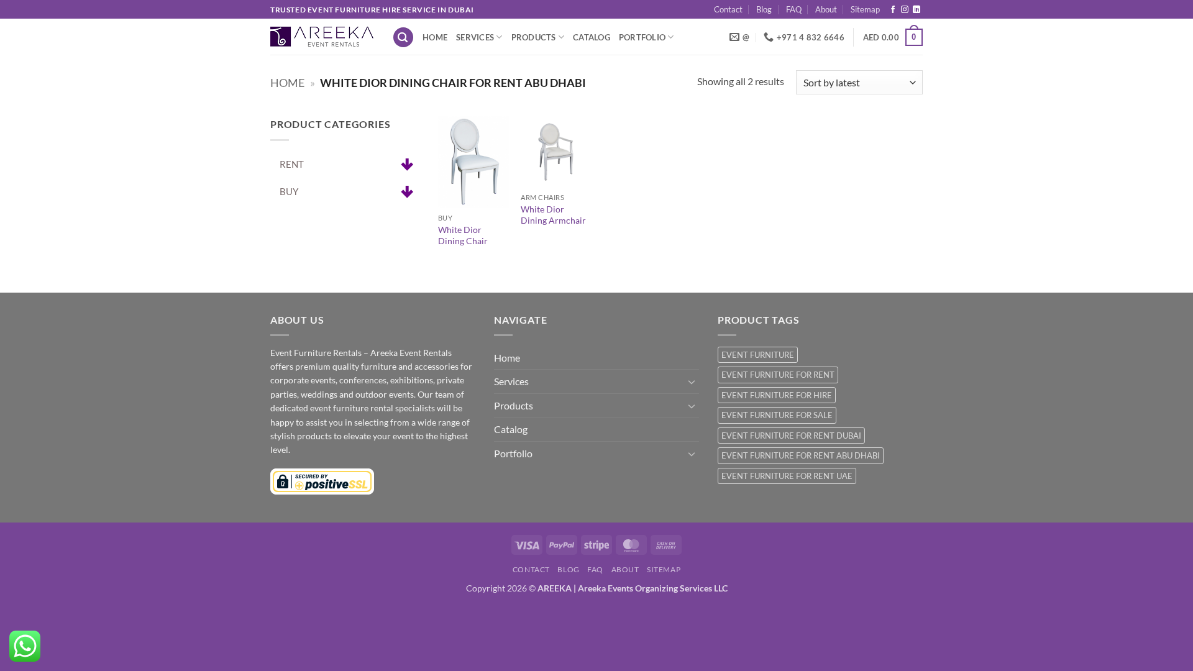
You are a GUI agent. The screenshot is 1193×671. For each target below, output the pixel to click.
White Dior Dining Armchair (553, 215)
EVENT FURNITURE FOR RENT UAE (786, 476)
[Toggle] (691, 381)
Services (475, 37)
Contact (728, 9)
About (826, 9)
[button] (403, 37)
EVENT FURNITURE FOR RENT (777, 375)
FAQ (794, 9)
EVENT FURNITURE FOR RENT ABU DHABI (800, 455)
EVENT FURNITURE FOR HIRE (776, 395)
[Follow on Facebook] (893, 10)
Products (533, 37)
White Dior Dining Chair (463, 235)
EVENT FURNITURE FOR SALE (777, 415)
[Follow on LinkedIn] (916, 10)
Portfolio (642, 37)
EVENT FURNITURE (757, 355)
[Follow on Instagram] (904, 10)
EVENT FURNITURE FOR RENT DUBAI (791, 435)
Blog (764, 9)
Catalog (591, 37)
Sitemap (865, 9)
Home (435, 37)
